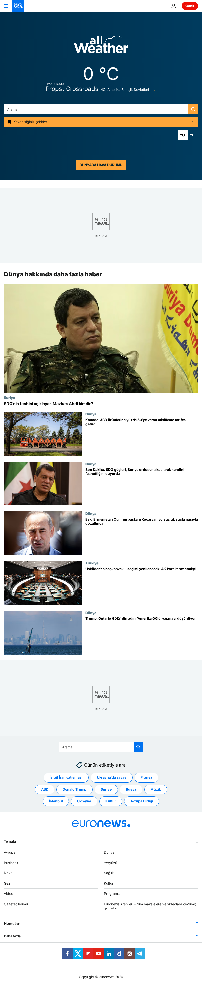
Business (11, 863)
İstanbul (56, 801)
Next (8, 873)
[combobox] (101, 109)
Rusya (131, 789)
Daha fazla (12, 936)
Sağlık (109, 873)
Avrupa (9, 852)
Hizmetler (11, 923)
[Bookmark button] (153, 89)
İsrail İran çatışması (66, 777)
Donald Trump (74, 789)
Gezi (7, 883)
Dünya (90, 414)
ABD (44, 789)
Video (8, 893)
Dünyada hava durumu (101, 165)
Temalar (10, 841)
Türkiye (92, 563)
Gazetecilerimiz (16, 904)
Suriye (9, 397)
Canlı (189, 6)
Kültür (110, 801)
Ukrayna (84, 801)
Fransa (146, 777)
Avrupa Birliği (141, 801)
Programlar (113, 893)
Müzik (156, 789)
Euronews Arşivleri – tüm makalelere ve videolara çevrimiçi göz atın (150, 906)
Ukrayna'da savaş (111, 777)
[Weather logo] (101, 46)
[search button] (193, 109)
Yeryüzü (110, 863)
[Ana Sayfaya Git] (18, 6)
